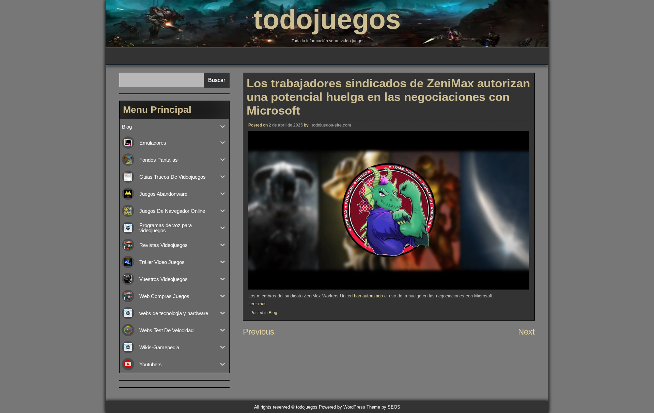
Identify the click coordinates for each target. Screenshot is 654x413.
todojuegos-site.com (331, 125)
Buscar (216, 80)
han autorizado (368, 295)
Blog (273, 312)
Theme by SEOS (383, 407)
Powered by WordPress (342, 407)
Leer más (257, 303)
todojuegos (327, 19)
